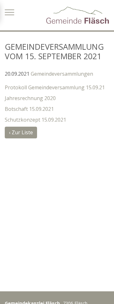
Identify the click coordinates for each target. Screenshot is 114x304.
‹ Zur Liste (21, 132)
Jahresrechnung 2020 (30, 98)
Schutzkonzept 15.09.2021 (35, 119)
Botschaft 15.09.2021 (29, 108)
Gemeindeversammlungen (62, 73)
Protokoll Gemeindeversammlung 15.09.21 (55, 87)
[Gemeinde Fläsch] (77, 15)
